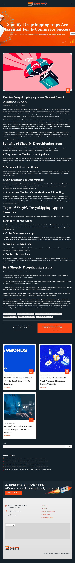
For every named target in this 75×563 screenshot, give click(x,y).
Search (4, 443)
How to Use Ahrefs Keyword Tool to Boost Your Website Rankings (18, 381)
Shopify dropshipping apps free (27, 316)
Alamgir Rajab (10, 105)
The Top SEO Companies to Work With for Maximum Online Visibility (53, 381)
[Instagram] (16, 515)
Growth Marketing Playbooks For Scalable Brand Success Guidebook (27, 467)
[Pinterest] (13, 515)
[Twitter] (6, 515)
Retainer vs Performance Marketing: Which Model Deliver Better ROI (26, 461)
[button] (71, 3)
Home (11, 34)
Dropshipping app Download (42, 313)
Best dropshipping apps (9, 313)
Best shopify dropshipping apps (25, 313)
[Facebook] (9, 515)
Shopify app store (56, 313)
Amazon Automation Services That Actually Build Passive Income (25, 458)
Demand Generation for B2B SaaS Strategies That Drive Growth (18, 429)
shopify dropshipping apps (10, 316)
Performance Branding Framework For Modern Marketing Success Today (28, 470)
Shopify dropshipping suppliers (44, 316)
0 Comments (21, 105)
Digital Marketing (20, 34)
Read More (7, 387)
